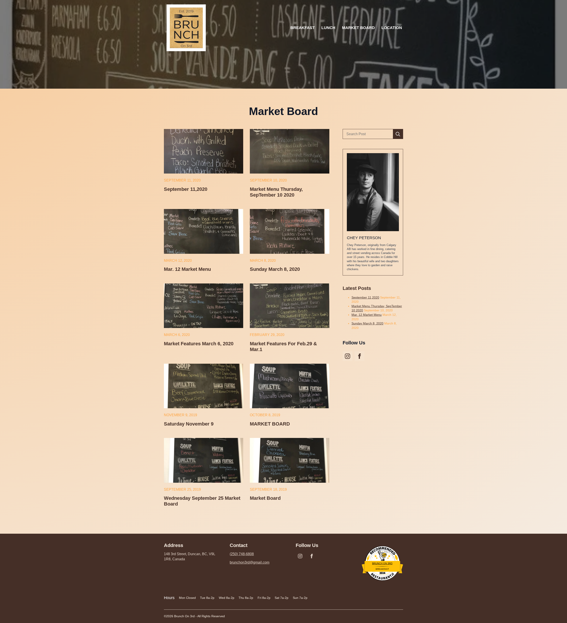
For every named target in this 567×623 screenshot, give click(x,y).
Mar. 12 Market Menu (187, 269)
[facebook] (359, 356)
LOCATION (391, 27)
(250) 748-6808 (242, 554)
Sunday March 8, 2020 (275, 269)
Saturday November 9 (189, 424)
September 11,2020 (185, 189)
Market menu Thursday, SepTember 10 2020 (276, 192)
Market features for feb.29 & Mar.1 (283, 346)
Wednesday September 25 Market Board (202, 501)
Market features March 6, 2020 (198, 343)
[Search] (398, 134)
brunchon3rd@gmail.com (249, 562)
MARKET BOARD (358, 27)
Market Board (265, 498)
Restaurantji (382, 573)
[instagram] (347, 356)
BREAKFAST (302, 27)
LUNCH (328, 27)
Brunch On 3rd (382, 563)
